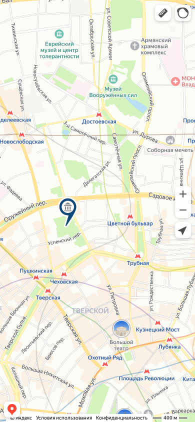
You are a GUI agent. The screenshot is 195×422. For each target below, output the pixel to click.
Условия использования (64, 417)
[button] (163, 13)
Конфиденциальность (122, 417)
